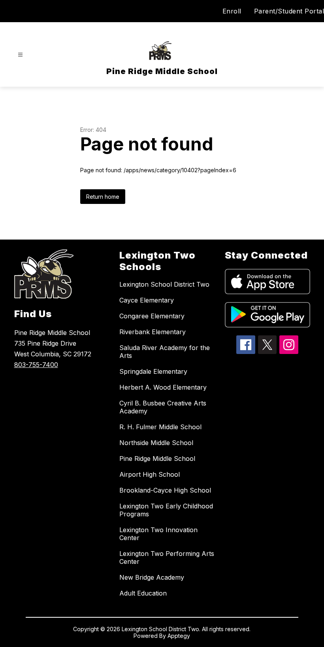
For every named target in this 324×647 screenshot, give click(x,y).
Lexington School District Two (164, 284)
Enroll (231, 11)
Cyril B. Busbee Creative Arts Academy (162, 407)
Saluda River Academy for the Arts (164, 352)
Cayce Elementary (146, 300)
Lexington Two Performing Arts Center (166, 557)
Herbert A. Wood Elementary (163, 387)
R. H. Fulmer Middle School (160, 427)
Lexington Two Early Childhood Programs (166, 510)
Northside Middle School (156, 443)
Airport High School (149, 474)
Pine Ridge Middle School (157, 458)
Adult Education (143, 593)
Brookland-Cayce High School (165, 490)
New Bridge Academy (151, 577)
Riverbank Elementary (152, 332)
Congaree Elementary (152, 316)
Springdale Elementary (153, 371)
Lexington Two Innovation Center (158, 534)
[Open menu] (20, 54)
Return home (102, 196)
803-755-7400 (36, 365)
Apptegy (179, 635)
